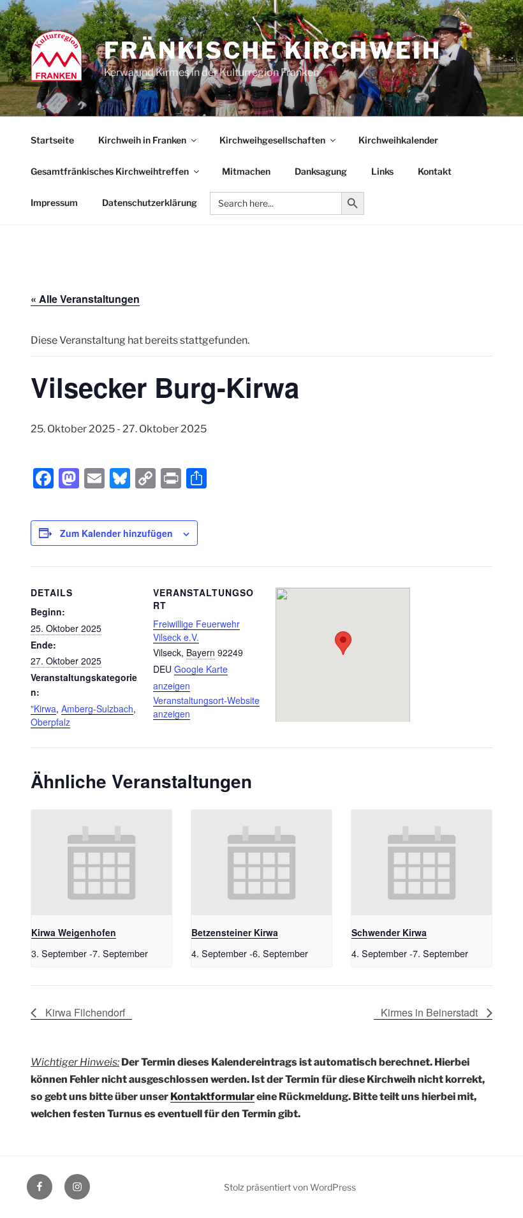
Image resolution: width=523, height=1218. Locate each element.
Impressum (54, 202)
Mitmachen (246, 171)
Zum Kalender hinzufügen (116, 533)
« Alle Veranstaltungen (85, 298)
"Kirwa (43, 708)
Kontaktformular (212, 1096)
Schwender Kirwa (389, 932)
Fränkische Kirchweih (272, 50)
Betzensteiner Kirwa (234, 932)
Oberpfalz (50, 721)
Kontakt (435, 171)
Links (382, 171)
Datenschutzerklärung (149, 202)
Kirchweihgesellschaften (272, 140)
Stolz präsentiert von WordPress (290, 1187)
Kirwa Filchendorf (84, 1012)
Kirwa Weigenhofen (73, 932)
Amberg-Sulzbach (97, 708)
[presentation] (101, 862)
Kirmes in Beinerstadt (430, 1012)
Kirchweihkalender (398, 140)
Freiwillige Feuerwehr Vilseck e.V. (196, 630)
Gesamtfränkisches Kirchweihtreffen (110, 171)
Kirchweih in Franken (142, 140)
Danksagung (321, 171)
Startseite (52, 140)
